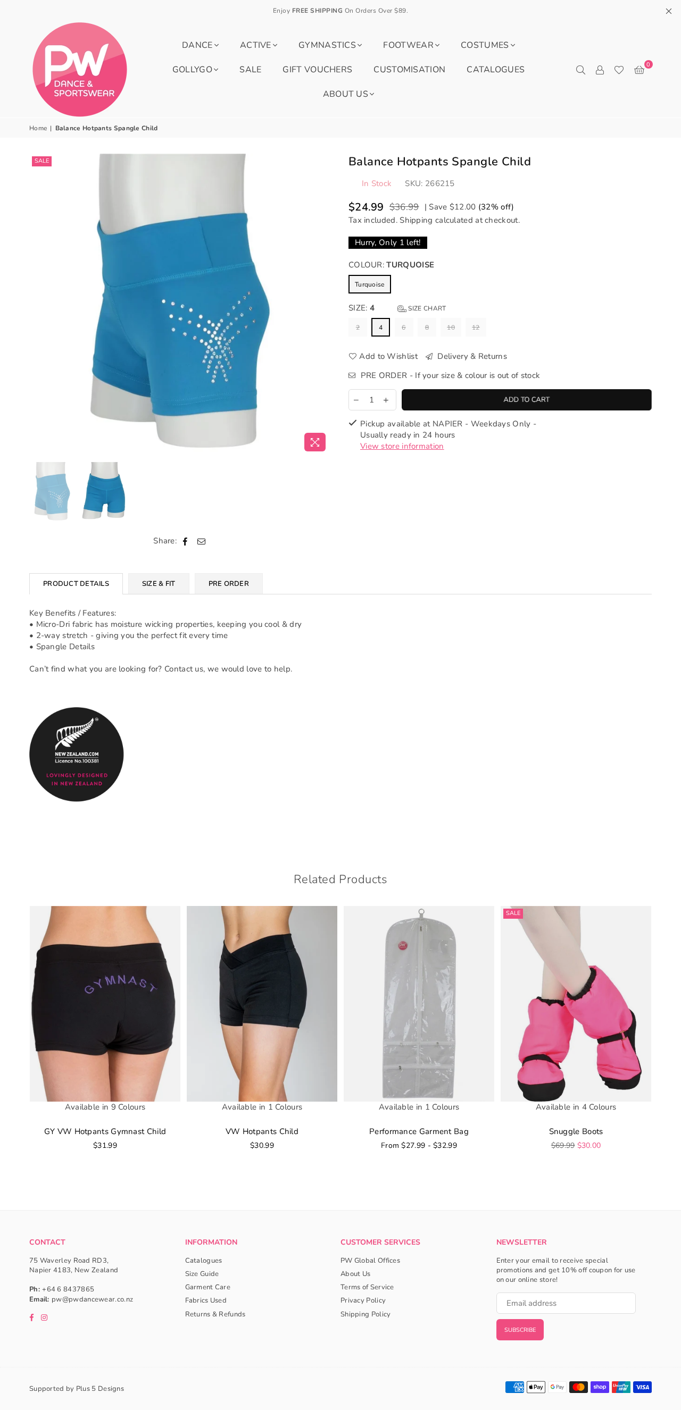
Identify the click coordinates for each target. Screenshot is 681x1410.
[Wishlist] (619, 70)
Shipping (416, 220)
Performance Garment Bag (419, 1131)
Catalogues (496, 69)
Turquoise (370, 284)
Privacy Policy (363, 1300)
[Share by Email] (201, 541)
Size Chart (426, 308)
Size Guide (202, 1274)
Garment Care (208, 1287)
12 (476, 327)
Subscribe (520, 1330)
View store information (402, 446)
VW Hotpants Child (262, 1131)
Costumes (485, 45)
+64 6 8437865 (68, 1289)
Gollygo (192, 69)
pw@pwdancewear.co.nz (92, 1299)
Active (255, 45)
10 (451, 327)
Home (38, 128)
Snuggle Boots (576, 1131)
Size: (397, 308)
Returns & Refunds (215, 1314)
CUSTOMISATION (409, 69)
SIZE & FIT (159, 584)
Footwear (408, 45)
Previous (38, 305)
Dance (197, 45)
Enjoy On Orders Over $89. (341, 10)
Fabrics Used (206, 1300)
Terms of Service (367, 1287)
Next (323, 305)
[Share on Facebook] (185, 541)
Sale (42, 161)
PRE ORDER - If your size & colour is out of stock (449, 375)
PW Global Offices (370, 1260)
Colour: (391, 264)
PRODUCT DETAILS (76, 584)
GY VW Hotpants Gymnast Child (105, 1131)
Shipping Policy (365, 1314)
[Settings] (599, 70)
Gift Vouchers (317, 69)
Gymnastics (327, 45)
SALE (250, 69)
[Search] (580, 70)
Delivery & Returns (471, 356)
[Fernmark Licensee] (76, 813)
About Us (345, 94)
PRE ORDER (229, 584)
